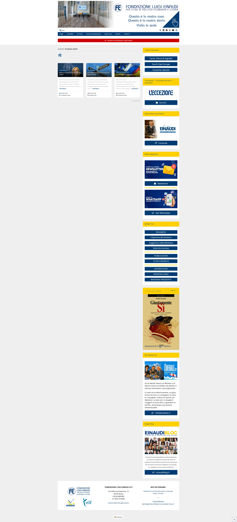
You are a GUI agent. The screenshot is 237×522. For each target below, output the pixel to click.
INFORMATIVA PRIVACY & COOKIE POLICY (158, 504)
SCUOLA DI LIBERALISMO (93, 34)
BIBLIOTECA (108, 34)
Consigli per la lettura (153, 291)
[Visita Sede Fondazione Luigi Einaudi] (118, 26)
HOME (61, 34)
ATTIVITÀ (79, 34)
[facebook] (167, 30)
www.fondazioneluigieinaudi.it (118, 503)
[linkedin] (163, 30)
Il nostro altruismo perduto (124, 75)
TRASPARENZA (158, 501)
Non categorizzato (122, 72)
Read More (63, 88)
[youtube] (173, 30)
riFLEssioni (63, 70)
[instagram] (170, 30)
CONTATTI (127, 34)
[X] (160, 30)
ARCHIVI (117, 34)
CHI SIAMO (70, 34)
